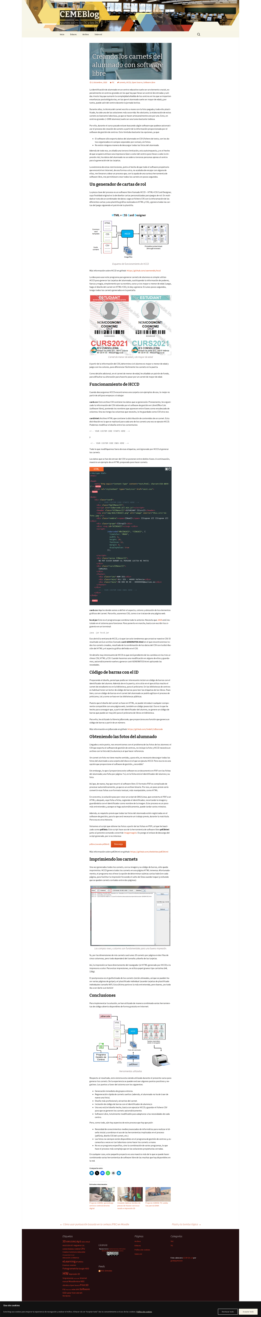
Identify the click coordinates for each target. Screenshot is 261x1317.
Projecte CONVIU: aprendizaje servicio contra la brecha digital (101, 1206)
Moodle (72, 1281)
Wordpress (66, 1296)
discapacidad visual (68, 1255)
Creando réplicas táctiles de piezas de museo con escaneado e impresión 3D (128, 1206)
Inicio (62, 34)
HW (65, 1273)
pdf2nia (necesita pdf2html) (99, 844)
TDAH (74, 1293)
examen (73, 1265)
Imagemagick (130, 832)
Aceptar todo (248, 1311)
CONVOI (77, 1249)
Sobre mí (98, 34)
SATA (77, 1289)
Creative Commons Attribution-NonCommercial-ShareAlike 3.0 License (114, 1250)
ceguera (77, 1245)
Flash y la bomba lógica (186, 1224)
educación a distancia (71, 1258)
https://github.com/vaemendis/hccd (144, 270)
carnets (122, 82)
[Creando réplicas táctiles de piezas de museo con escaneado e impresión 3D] (130, 1194)
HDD (87, 1268)
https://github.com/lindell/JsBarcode (145, 729)
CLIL (83, 1245)
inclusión (76, 1278)
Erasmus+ (66, 1265)
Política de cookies (144, 1311)
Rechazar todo (228, 1311)
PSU (64, 1289)
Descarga (118, 844)
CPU (83, 1248)
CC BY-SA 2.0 (188, 1258)
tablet (69, 1293)
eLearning (69, 1261)
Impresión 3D (74, 1274)
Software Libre (149, 82)
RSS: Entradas (106, 1270)
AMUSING (71, 1241)
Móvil (78, 1281)
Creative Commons (70, 1252)
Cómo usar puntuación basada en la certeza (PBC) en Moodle (94, 1224)
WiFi (80, 1293)
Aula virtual (86, 1242)
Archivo (86, 34)
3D (64, 1241)
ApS (78, 1241)
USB (77, 1293)
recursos (68, 1289)
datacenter (81, 1252)
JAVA (159, 620)
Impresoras (68, 1278)
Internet (83, 1278)
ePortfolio (79, 1262)
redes (73, 1289)
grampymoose (177, 1260)
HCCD (128, 82)
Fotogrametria (70, 1268)
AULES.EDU (67, 1245)
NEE (83, 1281)
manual (65, 1281)
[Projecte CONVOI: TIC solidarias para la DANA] (158, 1194)
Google (82, 1268)
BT (72, 1245)
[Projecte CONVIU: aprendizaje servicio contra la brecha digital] (102, 1194)
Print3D (84, 1285)
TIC (113, 82)
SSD (64, 1292)
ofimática (66, 1285)
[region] (130, 1309)
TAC (172, 1241)
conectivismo (68, 1249)
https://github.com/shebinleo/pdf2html (149, 851)
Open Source (137, 82)
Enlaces (73, 34)
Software (85, 1289)
